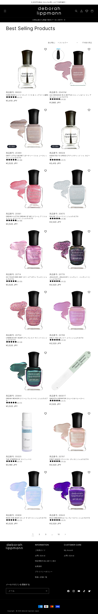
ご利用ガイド (40, 550)
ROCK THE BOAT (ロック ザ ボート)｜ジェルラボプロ (26, 518)
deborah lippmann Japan (30, 611)
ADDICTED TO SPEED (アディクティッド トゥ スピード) (69, 157)
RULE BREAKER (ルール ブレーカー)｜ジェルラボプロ (69, 518)
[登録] (46, 591)
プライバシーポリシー (43, 572)
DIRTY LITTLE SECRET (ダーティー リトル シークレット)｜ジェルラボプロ (26, 157)
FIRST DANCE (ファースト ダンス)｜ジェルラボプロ (69, 459)
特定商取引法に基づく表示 (45, 561)
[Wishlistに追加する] (45, 49)
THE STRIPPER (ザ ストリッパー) (18, 459)
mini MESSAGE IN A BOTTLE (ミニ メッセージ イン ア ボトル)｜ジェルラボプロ (70, 96)
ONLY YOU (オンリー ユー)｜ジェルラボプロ (66, 338)
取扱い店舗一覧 (41, 577)
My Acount (68, 550)
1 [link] (32, 534)
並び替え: (51, 43)
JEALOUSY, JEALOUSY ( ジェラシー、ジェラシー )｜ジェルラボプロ (69, 278)
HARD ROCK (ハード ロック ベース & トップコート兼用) (27, 95)
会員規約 (38, 566)
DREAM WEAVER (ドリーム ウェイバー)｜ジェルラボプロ (27, 399)
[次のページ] (65, 534)
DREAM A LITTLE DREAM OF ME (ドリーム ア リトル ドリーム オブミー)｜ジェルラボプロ (26, 217)
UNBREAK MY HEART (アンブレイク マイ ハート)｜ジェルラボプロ (26, 339)
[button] (5, 11)
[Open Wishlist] (86, 11)
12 (59, 534)
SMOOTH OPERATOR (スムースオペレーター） (67, 398)
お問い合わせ (40, 556)
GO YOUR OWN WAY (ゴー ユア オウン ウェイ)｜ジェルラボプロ (26, 278)
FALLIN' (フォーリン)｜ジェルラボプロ (64, 216)
